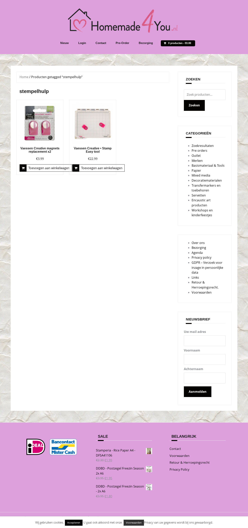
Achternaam (193, 369)
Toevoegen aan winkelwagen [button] (49, 168)
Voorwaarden (202, 292)
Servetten (199, 195)
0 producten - (179, 43)
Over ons (198, 243)
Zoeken (194, 105)
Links (195, 277)
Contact (101, 43)
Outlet (196, 155)
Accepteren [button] (73, 522)
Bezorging (146, 43)
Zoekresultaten (203, 146)
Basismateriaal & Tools (208, 165)
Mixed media (201, 175)
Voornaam (192, 350)
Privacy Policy (179, 469)
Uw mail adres (195, 332)
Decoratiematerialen (207, 180)
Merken (197, 160)
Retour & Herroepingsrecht (190, 462)
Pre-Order (122, 43)
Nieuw (64, 43)
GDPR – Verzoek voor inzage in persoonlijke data (207, 267)
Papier (196, 170)
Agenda (197, 253)
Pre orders (199, 150)
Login (82, 43)
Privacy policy (201, 257)
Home (24, 77)
